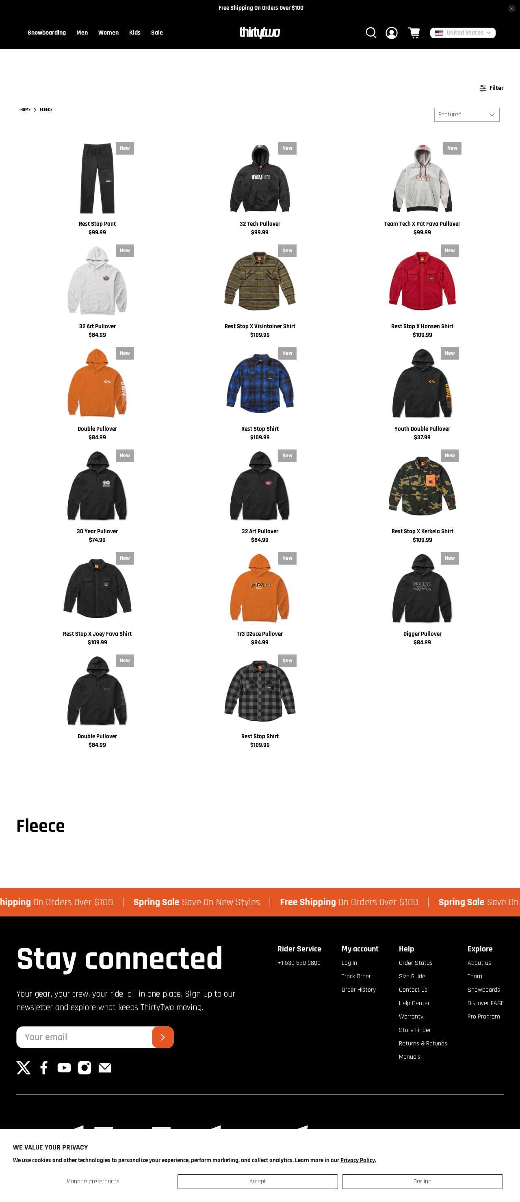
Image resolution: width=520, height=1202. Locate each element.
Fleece (46, 110)
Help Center (414, 1003)
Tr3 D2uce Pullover (260, 634)
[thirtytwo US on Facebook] (44, 1073)
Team (475, 976)
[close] (512, 8)
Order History (359, 990)
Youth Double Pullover (422, 429)
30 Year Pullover (97, 531)
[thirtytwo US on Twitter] (23, 1073)
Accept (257, 1181)
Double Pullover (97, 429)
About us (479, 963)
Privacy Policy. (358, 1160)
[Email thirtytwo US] (105, 1073)
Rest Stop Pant (97, 224)
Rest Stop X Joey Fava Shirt (97, 634)
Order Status (416, 963)
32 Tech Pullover (260, 224)
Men (82, 32)
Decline (422, 1181)
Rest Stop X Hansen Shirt (422, 326)
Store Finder (415, 1030)
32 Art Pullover (97, 326)
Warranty (411, 1016)
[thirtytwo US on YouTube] (64, 1073)
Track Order (356, 976)
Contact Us (413, 990)
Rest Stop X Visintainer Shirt (260, 326)
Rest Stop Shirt (260, 429)
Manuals (409, 1057)
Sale (157, 32)
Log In (349, 963)
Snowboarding (47, 32)
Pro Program (484, 1016)
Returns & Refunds (423, 1043)
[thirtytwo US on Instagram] (84, 1073)
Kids (135, 32)
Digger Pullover (422, 634)
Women (108, 32)
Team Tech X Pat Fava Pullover (422, 224)
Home (25, 110)
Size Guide (412, 976)
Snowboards (484, 990)
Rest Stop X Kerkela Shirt (422, 531)
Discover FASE (486, 1003)
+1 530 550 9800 (299, 963)
